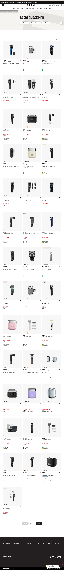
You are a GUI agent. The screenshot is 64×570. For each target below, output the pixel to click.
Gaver (41, 8)
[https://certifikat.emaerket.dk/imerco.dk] (60, 568)
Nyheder (49, 8)
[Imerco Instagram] (53, 557)
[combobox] (32, 523)
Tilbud (18, 8)
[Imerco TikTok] (55, 557)
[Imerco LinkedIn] (60, 557)
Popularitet (57, 39)
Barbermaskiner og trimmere (5, 11)
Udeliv (38, 8)
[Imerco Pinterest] (58, 557)
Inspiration (45, 8)
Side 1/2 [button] (31, 523)
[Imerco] (22, 556)
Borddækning (28, 8)
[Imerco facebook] (50, 557)
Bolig (33, 8)
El (35, 8)
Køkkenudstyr (22, 8)
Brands (14, 8)
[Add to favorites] (20, 60)
